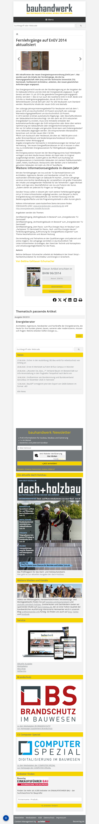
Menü (51, 19)
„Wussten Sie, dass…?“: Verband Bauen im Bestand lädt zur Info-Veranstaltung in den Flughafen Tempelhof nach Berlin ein (47, 372)
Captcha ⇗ (59, 459)
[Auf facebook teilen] (54, 301)
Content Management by (26, 821)
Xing (70, 612)
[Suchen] (81, 26)
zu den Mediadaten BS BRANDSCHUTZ (33, 726)
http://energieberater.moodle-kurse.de (33, 208)
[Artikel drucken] (80, 300)
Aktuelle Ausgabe (24, 663)
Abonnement (57, 286)
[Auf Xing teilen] (65, 301)
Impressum (61, 817)
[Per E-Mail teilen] (75, 300)
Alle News (21, 391)
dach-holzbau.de (45, 607)
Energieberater (25, 321)
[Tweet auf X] (59, 301)
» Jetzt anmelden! (49, 463)
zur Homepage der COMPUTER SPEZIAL (34, 768)
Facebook (25, 614)
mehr (79, 336)
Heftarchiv (21, 671)
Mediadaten (22, 666)
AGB (40, 817)
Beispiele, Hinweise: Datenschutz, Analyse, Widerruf (36, 469)
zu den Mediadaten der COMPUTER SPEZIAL (36, 765)
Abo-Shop (21, 668)
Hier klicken (52, 456)
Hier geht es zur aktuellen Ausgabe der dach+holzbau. (40, 574)
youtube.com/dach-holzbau (29, 604)
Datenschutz (49, 817)
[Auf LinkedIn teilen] (70, 301)
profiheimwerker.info (31, 612)
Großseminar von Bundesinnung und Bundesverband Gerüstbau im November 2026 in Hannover (45, 378)
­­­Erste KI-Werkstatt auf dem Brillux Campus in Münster (45, 367)
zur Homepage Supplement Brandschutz (34, 728)
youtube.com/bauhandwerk (57, 602)
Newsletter (19, 817)
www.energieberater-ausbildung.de (48, 206)
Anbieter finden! (50, 805)
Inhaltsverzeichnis (57, 291)
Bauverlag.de (78, 821)
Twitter (76, 612)
